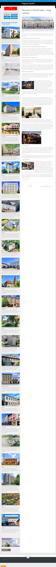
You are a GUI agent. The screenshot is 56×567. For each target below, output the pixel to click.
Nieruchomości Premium (26, 1)
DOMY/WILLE (7, 18)
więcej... (3, 533)
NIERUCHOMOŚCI (24, 6)
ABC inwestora (33, 1)
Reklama (45, 1)
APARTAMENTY (14, 18)
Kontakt (48, 1)
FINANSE (11, 1)
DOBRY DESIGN (19, 1)
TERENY (14, 16)
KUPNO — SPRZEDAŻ (10, 8)
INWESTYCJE (6, 1)
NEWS (15, 1)
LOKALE (7, 16)
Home (2, 1)
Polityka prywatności (28, 556)
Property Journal (40, 1)
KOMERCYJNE (14, 14)
